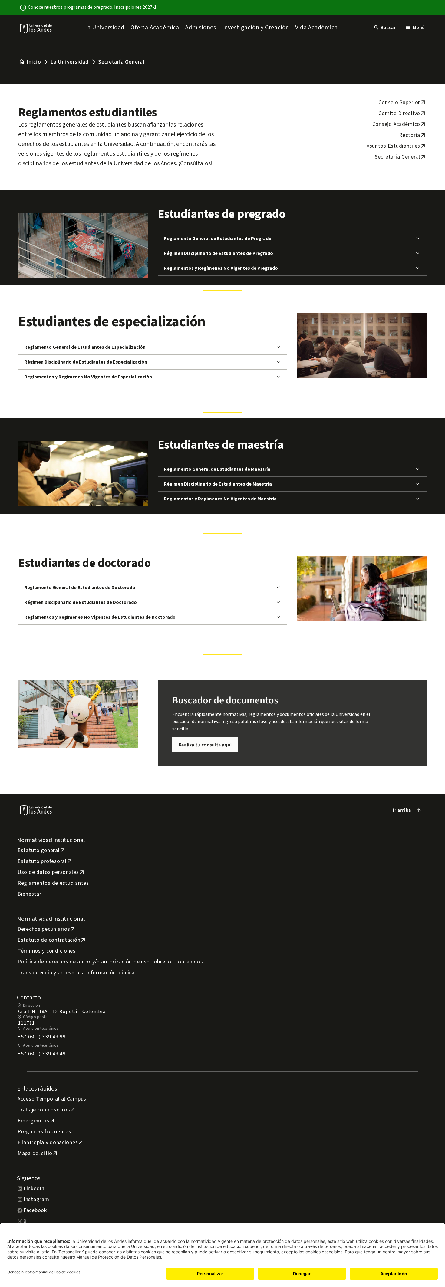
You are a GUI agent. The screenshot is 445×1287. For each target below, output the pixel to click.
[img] (36, 28)
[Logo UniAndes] (36, 28)
